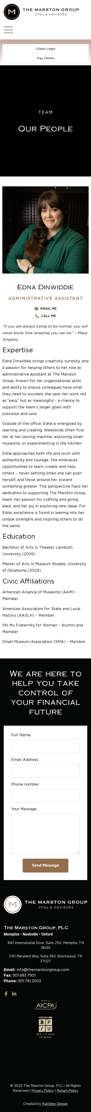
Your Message (24, 809)
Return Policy (67, 1090)
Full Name (21, 735)
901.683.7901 (24, 975)
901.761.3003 (29, 981)
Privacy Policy (43, 1090)
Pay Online (45, 58)
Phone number (25, 785)
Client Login (45, 49)
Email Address (24, 760)
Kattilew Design (55, 1104)
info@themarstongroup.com (43, 969)
